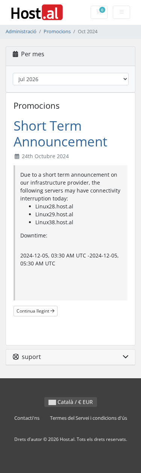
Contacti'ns (26, 418)
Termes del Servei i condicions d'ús (88, 418)
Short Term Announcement (60, 133)
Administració (21, 31)
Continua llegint (33, 311)
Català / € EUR (74, 401)
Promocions (57, 31)
